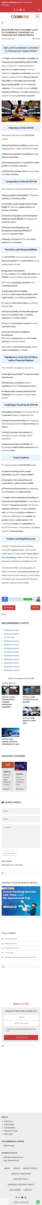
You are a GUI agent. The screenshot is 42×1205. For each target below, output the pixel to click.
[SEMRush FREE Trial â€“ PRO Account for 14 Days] (8, 765)
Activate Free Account (11, 789)
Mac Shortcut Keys (11, 1160)
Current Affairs (9, 1128)
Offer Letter (8, 1134)
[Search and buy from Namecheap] (21, 766)
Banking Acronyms (11, 630)
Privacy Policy (30, 1168)
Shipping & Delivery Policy (21, 1185)
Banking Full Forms (11, 939)
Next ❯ (35, 607)
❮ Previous (9, 607)
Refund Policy (21, 1179)
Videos (16, 1168)
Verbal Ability (9, 1125)
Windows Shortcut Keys (13, 1157)
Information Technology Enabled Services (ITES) (21, 957)
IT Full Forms (9, 637)
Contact (28, 1190)
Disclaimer (15, 1190)
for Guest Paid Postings (17, 3)
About (7, 1168)
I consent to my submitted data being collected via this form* (21, 1030)
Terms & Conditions (21, 1174)
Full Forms (8, 1121)
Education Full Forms (12, 948)
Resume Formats (11, 1131)
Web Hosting (9, 1146)
